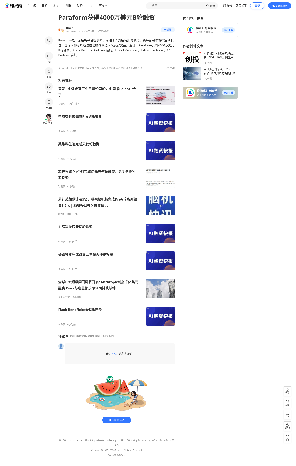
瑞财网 (61, 186)
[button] (228, 30)
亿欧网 (61, 131)
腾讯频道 (163, 440)
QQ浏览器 (152, 440)
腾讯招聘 (131, 440)
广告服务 (121, 440)
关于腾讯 (63, 440)
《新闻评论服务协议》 (104, 336)
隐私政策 (100, 440)
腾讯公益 (142, 440)
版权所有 (121, 454)
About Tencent (76, 440)
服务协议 (89, 440)
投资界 (61, 103)
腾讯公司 (112, 454)
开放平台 (110, 440)
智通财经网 (64, 297)
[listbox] (116, 202)
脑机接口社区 (65, 214)
